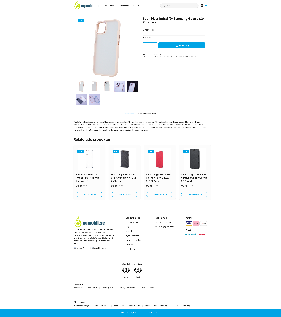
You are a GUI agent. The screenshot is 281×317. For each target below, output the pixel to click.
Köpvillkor (130, 231)
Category (170, 57)
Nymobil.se (155, 313)
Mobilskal (180, 57)
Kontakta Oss (132, 222)
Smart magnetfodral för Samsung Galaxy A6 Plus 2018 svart (194, 177)
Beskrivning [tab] (129, 114)
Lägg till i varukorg (181, 45)
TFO (196, 57)
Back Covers (159, 57)
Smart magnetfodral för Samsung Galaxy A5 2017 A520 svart (124, 177)
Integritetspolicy (133, 240)
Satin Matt (189, 57)
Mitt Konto (130, 249)
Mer (139, 5)
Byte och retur (132, 236)
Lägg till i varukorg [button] (89, 194)
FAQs (128, 227)
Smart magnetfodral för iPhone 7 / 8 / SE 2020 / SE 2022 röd (158, 177)
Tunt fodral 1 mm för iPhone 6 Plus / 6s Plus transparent (87, 177)
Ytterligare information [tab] (147, 114)
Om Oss (129, 244)
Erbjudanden (110, 5)
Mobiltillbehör (126, 5)
